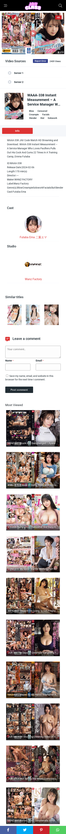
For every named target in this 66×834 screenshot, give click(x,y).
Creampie (34, 114)
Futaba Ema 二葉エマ (33, 237)
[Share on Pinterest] (41, 830)
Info (17, 130)
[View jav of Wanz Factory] (33, 265)
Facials (45, 114)
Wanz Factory (33, 279)
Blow (31, 111)
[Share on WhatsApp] (57, 830)
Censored (42, 111)
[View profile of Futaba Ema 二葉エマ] (33, 225)
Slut (42, 118)
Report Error (40, 61)
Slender (33, 118)
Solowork (52, 118)
